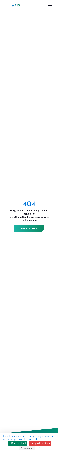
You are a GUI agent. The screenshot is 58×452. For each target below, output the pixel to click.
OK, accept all (17, 443)
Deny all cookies (40, 443)
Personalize (27, 448)
